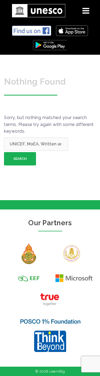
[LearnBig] (36, 9)
